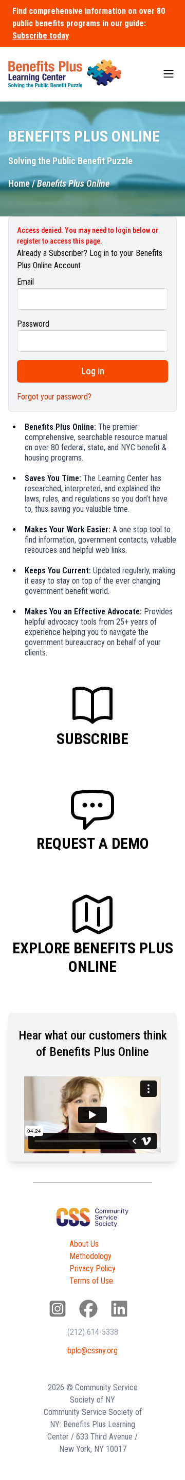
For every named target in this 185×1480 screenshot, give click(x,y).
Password (33, 324)
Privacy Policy (92, 1268)
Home (19, 183)
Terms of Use (91, 1281)
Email (25, 282)
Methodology (90, 1256)
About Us (84, 1244)
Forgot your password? (54, 397)
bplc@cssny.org (92, 1350)
